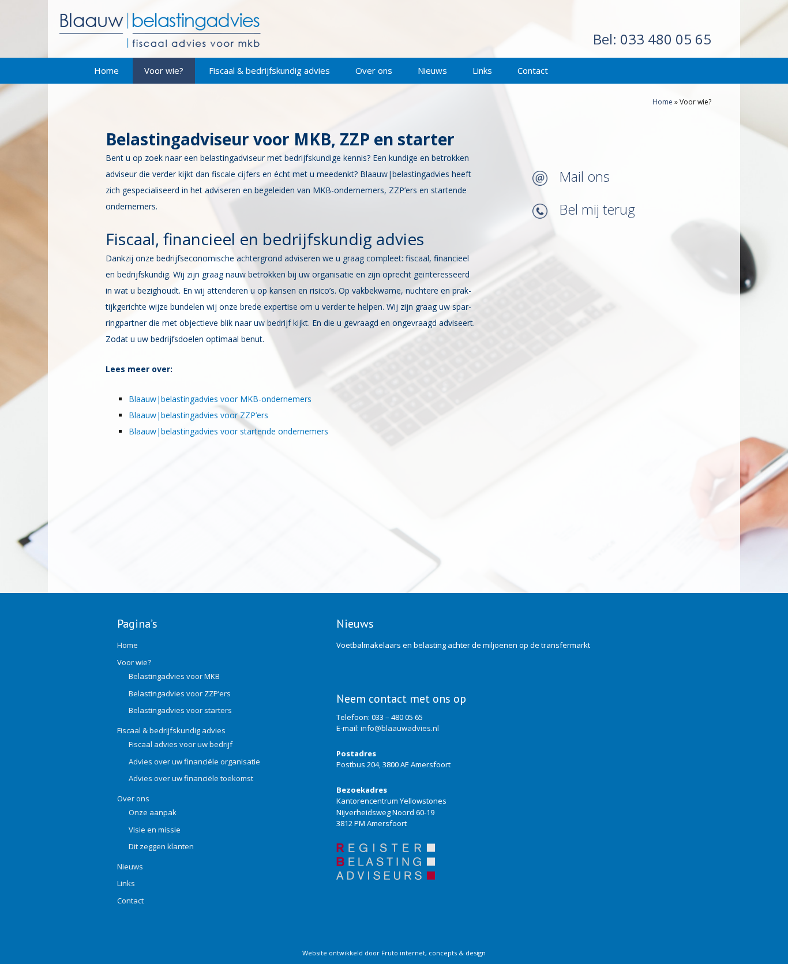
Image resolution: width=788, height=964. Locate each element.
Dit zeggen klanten (161, 846)
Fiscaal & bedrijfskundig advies (269, 70)
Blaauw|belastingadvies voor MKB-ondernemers (220, 398)
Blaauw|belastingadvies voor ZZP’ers (198, 415)
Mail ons (584, 176)
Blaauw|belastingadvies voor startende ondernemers (228, 431)
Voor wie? (163, 70)
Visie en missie (155, 829)
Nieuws (432, 70)
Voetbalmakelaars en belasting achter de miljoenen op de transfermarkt (463, 645)
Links (482, 70)
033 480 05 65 (652, 38)
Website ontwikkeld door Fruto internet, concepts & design (394, 952)
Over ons (373, 70)
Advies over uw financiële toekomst (191, 778)
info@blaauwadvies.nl (400, 728)
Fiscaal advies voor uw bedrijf (180, 744)
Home (106, 70)
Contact (532, 70)
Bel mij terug (597, 209)
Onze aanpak (153, 812)
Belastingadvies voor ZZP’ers (180, 693)
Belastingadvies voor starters (180, 710)
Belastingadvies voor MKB (174, 676)
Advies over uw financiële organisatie (194, 761)
